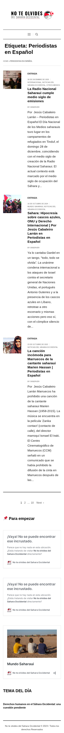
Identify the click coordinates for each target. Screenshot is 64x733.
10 (32, 502)
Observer (34, 107)
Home (5, 61)
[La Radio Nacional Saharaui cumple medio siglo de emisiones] (12, 80)
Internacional (34, 82)
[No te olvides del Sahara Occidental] (32, 15)
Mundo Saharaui (35, 206)
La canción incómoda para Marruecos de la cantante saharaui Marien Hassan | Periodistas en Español (41, 363)
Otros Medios (53, 85)
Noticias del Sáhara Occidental (42, 347)
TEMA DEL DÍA (17, 690)
